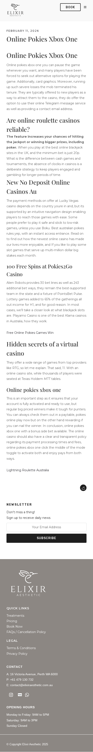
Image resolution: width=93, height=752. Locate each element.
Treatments (15, 615)
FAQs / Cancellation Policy (26, 632)
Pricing (11, 621)
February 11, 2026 (22, 30)
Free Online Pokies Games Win (30, 333)
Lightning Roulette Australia (27, 470)
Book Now (14, 626)
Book (70, 7)
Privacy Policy (16, 653)
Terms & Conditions (21, 648)
